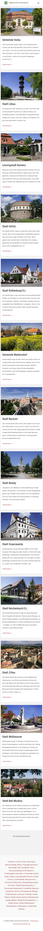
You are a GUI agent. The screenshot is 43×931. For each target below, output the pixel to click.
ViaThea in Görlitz (15, 862)
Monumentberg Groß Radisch (21, 871)
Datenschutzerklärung (21, 924)
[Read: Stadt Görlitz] (21, 208)
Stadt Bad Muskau (12, 800)
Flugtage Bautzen (30, 865)
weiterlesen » (7, 65)
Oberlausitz (22, 906)
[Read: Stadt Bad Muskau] (21, 783)
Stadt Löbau (8, 104)
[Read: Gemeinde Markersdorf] (21, 337)
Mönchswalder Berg (13, 865)
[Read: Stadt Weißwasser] (21, 719)
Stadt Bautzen (10, 419)
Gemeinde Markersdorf (14, 354)
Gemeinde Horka (11, 39)
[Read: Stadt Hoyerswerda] (21, 526)
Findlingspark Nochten (13, 873)
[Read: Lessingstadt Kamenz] (21, 147)
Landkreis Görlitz (13, 891)
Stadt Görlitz (9, 226)
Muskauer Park (27, 868)
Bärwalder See (14, 868)
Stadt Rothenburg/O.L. (14, 290)
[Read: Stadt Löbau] (21, 86)
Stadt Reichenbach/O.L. (15, 608)
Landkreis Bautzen (31, 888)
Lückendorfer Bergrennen (24, 879)
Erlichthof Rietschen (13, 882)
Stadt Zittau (8, 672)
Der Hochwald (29, 862)
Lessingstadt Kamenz (14, 165)
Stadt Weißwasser (12, 736)
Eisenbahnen (11, 906)
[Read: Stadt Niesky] (21, 465)
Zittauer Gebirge (25, 894)
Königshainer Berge (29, 891)
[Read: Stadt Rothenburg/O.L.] (21, 272)
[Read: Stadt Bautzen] (21, 401)
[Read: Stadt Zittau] (21, 654)
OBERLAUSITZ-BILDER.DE (18, 3)
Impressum (34, 921)
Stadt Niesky (9, 483)
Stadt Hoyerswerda (12, 544)
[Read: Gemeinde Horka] (21, 22)
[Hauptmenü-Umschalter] (38, 3)
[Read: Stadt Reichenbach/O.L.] (21, 590)
